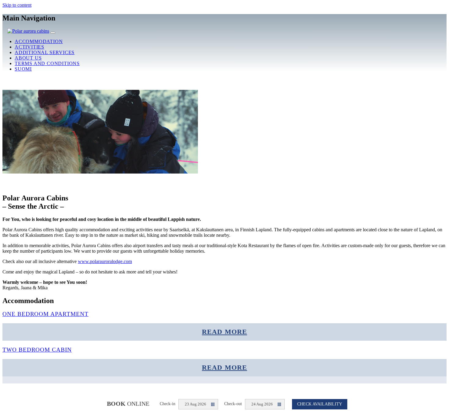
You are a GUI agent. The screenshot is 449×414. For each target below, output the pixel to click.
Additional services (45, 52)
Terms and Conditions (47, 63)
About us (28, 57)
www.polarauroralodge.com (105, 261)
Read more (224, 331)
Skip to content (16, 5)
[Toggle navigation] (52, 33)
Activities (29, 46)
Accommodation (39, 41)
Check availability (319, 404)
